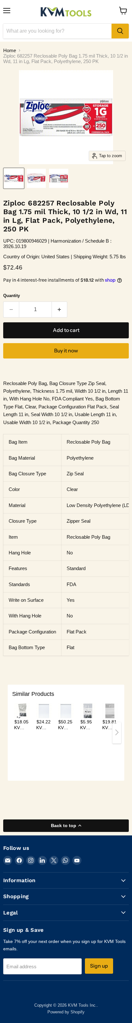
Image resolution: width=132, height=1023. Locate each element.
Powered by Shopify (66, 1012)
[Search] (120, 31)
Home (9, 50)
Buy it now (66, 351)
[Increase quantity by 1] (60, 310)
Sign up (99, 966)
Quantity (11, 295)
